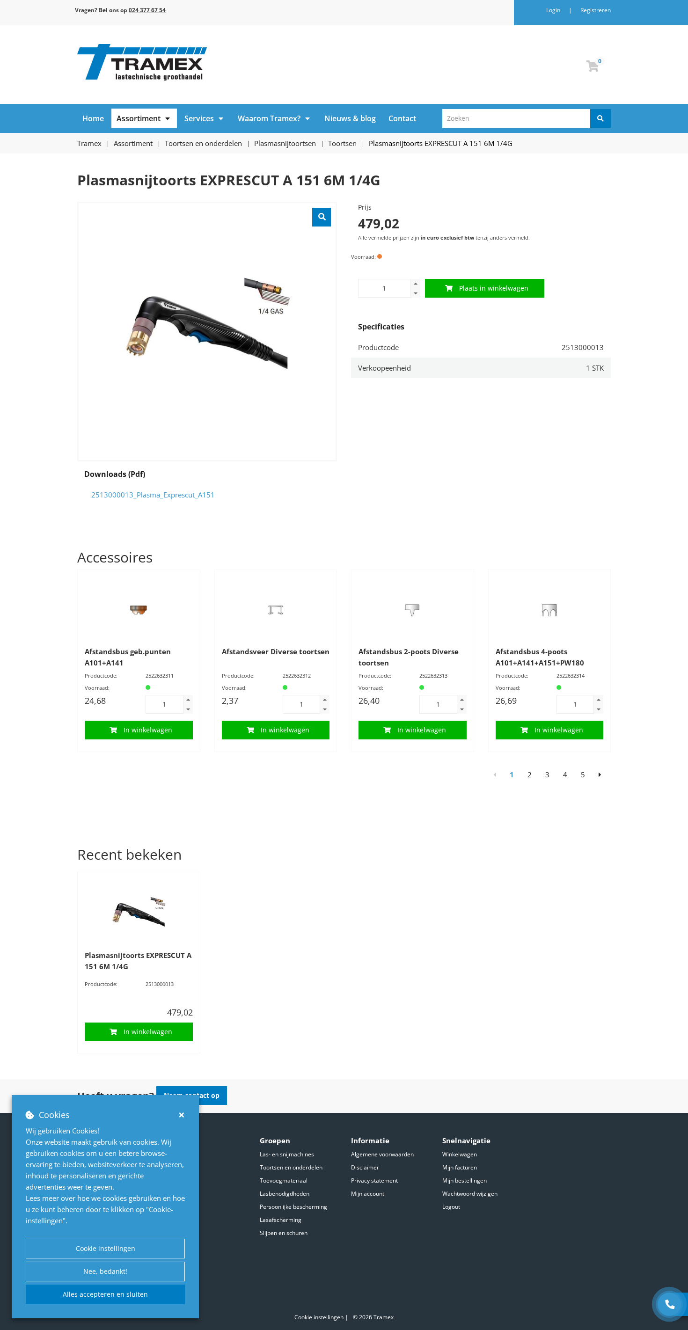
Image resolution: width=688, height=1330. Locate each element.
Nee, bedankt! (105, 1271)
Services (199, 118)
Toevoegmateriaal (283, 1180)
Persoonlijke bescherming (293, 1207)
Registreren (595, 10)
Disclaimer (365, 1167)
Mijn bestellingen (464, 1180)
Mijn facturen (459, 1167)
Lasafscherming (280, 1220)
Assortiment (139, 118)
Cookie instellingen (105, 1248)
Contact (402, 118)
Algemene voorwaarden (382, 1154)
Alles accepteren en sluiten (105, 1294)
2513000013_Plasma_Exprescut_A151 (153, 494)
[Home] (207, 62)
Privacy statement (374, 1180)
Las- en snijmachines (287, 1154)
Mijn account (367, 1194)
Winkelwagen (459, 1154)
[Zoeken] (600, 118)
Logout (451, 1207)
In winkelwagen (148, 729)
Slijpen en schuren (283, 1233)
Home (93, 118)
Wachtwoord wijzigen (470, 1194)
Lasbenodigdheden (284, 1194)
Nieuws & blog (350, 118)
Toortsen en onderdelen (291, 1167)
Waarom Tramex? (269, 118)
